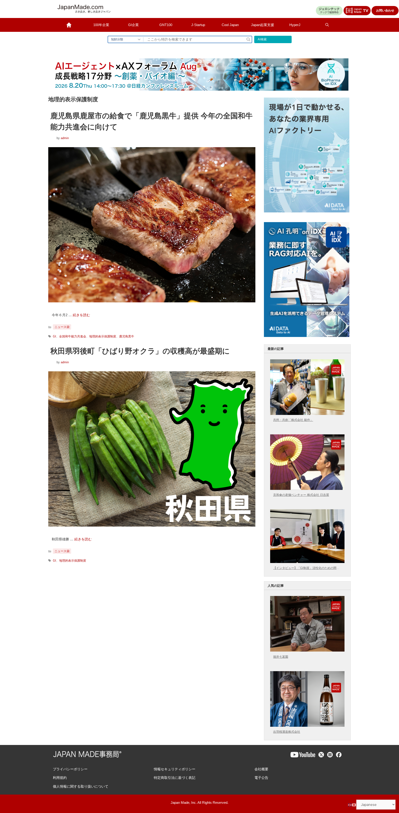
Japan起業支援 (262, 25)
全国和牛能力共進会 (72, 336)
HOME (69, 25)
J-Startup (198, 25)
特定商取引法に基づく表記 (174, 778)
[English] (350, 805)
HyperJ (294, 25)
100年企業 (101, 25)
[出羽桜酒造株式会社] (307, 725)
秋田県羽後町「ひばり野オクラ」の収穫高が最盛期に (140, 351)
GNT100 (165, 25)
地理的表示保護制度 (102, 336)
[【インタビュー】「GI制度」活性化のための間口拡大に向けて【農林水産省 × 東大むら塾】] (307, 561)
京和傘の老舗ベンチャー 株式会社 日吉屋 (301, 495)
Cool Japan (230, 25)
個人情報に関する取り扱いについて (80, 786)
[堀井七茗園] (307, 650)
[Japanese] (354, 805)
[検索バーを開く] (327, 25)
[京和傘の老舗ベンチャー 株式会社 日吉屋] (307, 488)
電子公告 (261, 778)
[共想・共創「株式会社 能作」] (307, 413)
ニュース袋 (62, 327)
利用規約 (60, 778)
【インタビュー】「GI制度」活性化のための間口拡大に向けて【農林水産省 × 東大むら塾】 (306, 568)
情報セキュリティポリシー (174, 769)
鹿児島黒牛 (126, 336)
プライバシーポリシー (70, 769)
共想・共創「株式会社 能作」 (293, 420)
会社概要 (261, 769)
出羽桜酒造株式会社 (286, 731)
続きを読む (81, 315)
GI (54, 336)
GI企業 (133, 25)
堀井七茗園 (280, 656)
